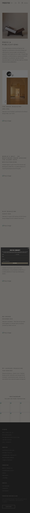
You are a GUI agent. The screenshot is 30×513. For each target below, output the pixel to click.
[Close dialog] (28, 248)
